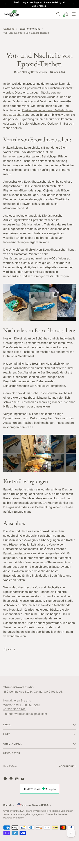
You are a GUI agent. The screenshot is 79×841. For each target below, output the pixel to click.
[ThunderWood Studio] (11, 14)
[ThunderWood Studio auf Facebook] (5, 779)
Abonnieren (67, 766)
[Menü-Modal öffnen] (74, 14)
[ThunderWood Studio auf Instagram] (17, 779)
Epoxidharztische (14, 553)
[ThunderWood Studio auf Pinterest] (11, 779)
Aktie (11, 649)
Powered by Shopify (13, 817)
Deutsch (7, 805)
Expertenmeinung (30, 28)
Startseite (9, 28)
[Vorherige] (5, 4)
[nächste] (73, 4)
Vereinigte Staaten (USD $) (35, 805)
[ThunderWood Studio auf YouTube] (23, 779)
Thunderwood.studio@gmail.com (25, 713)
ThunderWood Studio (37, 811)
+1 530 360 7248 (29, 704)
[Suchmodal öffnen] (58, 14)
